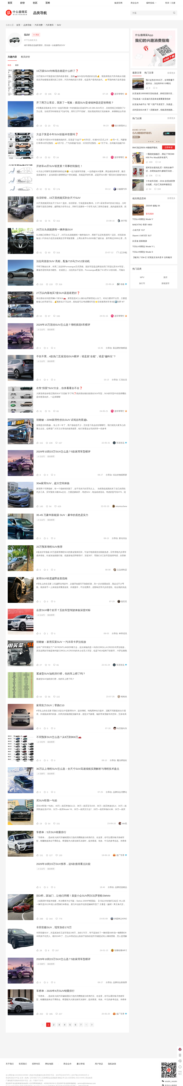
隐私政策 (112, 1064)
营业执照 (88, 1078)
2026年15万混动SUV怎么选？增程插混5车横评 (63, 324)
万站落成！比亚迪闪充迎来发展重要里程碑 (151, 99)
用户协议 (99, 1064)
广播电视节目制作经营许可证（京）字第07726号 (24, 1081)
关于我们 (10, 1064)
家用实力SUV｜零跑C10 (50, 705)
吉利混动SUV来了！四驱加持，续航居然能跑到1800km (157, 110)
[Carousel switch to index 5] (156, 141)
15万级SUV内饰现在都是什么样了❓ (57, 70)
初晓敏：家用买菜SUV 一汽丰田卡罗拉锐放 (61, 641)
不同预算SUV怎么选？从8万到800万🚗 (58, 737)
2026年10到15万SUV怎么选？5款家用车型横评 (63, 451)
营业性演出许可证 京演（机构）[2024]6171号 (23, 1078)
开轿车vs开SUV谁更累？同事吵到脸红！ (59, 166)
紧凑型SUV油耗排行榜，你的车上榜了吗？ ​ (61, 673)
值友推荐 (50, 330)
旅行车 (142, 283)
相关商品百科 (139, 198)
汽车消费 (39, 25)
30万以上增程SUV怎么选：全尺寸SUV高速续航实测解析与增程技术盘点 (77, 768)
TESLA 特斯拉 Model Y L (143, 246)
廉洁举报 (81, 1064)
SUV (59, 25)
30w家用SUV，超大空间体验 (52, 483)
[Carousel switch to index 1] (148, 141)
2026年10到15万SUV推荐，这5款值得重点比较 (63, 864)
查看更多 (171, 73)
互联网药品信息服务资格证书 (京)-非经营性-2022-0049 (63, 1078)
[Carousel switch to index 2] (150, 141)
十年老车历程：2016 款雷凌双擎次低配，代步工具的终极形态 (160, 183)
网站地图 (49, 1064)
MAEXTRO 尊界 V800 (142, 224)
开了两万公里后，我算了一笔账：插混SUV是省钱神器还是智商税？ (75, 102)
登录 (167, 3)
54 (149, 189)
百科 (47, 3)
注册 (173, 3)
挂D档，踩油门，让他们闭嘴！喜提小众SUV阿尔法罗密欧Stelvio (73, 895)
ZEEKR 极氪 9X (153, 206)
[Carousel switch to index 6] (158, 141)
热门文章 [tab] (149, 72)
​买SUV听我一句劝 (46, 800)
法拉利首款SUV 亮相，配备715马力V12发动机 (63, 261)
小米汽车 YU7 (138, 230)
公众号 (42, 330)
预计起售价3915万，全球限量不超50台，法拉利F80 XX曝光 (160, 82)
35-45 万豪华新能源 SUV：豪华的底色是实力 (62, 515)
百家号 (42, 774)
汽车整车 (50, 25)
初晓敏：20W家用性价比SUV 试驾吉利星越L (62, 419)
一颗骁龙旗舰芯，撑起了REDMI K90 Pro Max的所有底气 (160, 156)
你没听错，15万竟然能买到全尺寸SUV (58, 197)
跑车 (166, 277)
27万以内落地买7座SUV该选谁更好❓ (58, 293)
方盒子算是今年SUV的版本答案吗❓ (57, 134)
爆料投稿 (150, 3)
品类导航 (40, 13)
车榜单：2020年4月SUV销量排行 (55, 990)
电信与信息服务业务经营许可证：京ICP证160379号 (50, 1075)
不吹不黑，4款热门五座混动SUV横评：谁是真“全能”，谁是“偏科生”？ (76, 356)
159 (150, 162)
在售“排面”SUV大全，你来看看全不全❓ (59, 388)
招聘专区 (36, 1064)
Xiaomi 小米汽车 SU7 (142, 235)
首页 (18, 25)
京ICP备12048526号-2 (80, 1075)
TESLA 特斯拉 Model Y (142, 219)
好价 (22, 3)
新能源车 (166, 283)
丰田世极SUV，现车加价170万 (54, 927)
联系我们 (23, 1064)
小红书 (42, 742)
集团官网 (118, 3)
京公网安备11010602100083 (17, 1075)
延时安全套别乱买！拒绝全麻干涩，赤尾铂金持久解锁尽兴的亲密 (160, 169)
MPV (142, 277)
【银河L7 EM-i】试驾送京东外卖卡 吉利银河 (152, 257)
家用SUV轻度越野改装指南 (51, 578)
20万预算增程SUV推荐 (49, 546)
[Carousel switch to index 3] (152, 141)
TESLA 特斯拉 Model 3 (142, 252)
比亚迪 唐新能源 (139, 241)
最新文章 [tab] (137, 72)
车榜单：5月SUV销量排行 (51, 832)
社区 (35, 3)
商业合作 (135, 3)
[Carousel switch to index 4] (154, 141)
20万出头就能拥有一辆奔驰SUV (54, 229)
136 (150, 175)
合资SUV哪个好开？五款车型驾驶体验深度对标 (63, 610)
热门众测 (137, 118)
